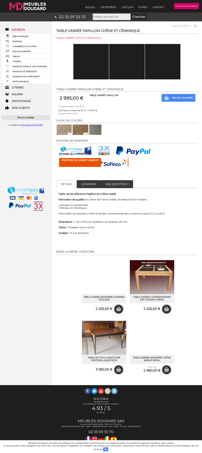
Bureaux (17, 41)
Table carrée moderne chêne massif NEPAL (152, 359)
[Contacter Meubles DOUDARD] (69, 16)
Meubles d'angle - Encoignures (30, 66)
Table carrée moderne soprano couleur (104, 298)
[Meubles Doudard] (27, 6)
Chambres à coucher (24, 46)
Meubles (18, 29)
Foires (143, 7)
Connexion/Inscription (186, 6)
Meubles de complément (26, 76)
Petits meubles (21, 81)
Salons (17, 94)
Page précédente (181, 25)
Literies (18, 87)
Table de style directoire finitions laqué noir (104, 359)
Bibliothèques (21, 36)
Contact (158, 7)
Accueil (90, 7)
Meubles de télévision (25, 71)
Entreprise (109, 7)
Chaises (17, 61)
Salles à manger (22, 51)
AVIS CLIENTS (21, 107)
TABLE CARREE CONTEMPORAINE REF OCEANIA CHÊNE (152, 298)
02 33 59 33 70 (101, 432)
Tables (16, 56)
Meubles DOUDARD (32, 125)
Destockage (21, 101)
